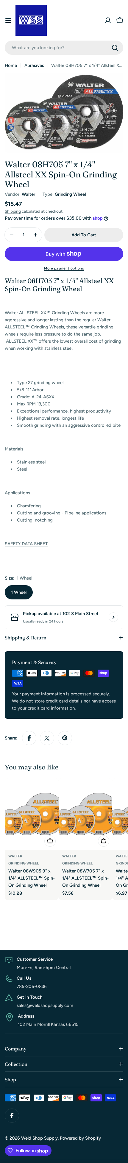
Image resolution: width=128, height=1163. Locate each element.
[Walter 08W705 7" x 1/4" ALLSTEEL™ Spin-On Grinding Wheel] (86, 814)
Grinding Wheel (70, 194)
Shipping (13, 211)
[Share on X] (47, 738)
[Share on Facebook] (29, 738)
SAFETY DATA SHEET (26, 543)
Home (11, 65)
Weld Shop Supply (39, 1138)
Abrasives (34, 65)
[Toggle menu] (8, 20)
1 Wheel (18, 592)
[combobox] (64, 48)
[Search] (114, 47)
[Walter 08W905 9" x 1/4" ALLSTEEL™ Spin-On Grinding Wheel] (32, 814)
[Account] (107, 20)
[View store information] (113, 617)
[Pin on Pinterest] (65, 738)
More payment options (64, 268)
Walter (28, 194)
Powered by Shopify (80, 1138)
